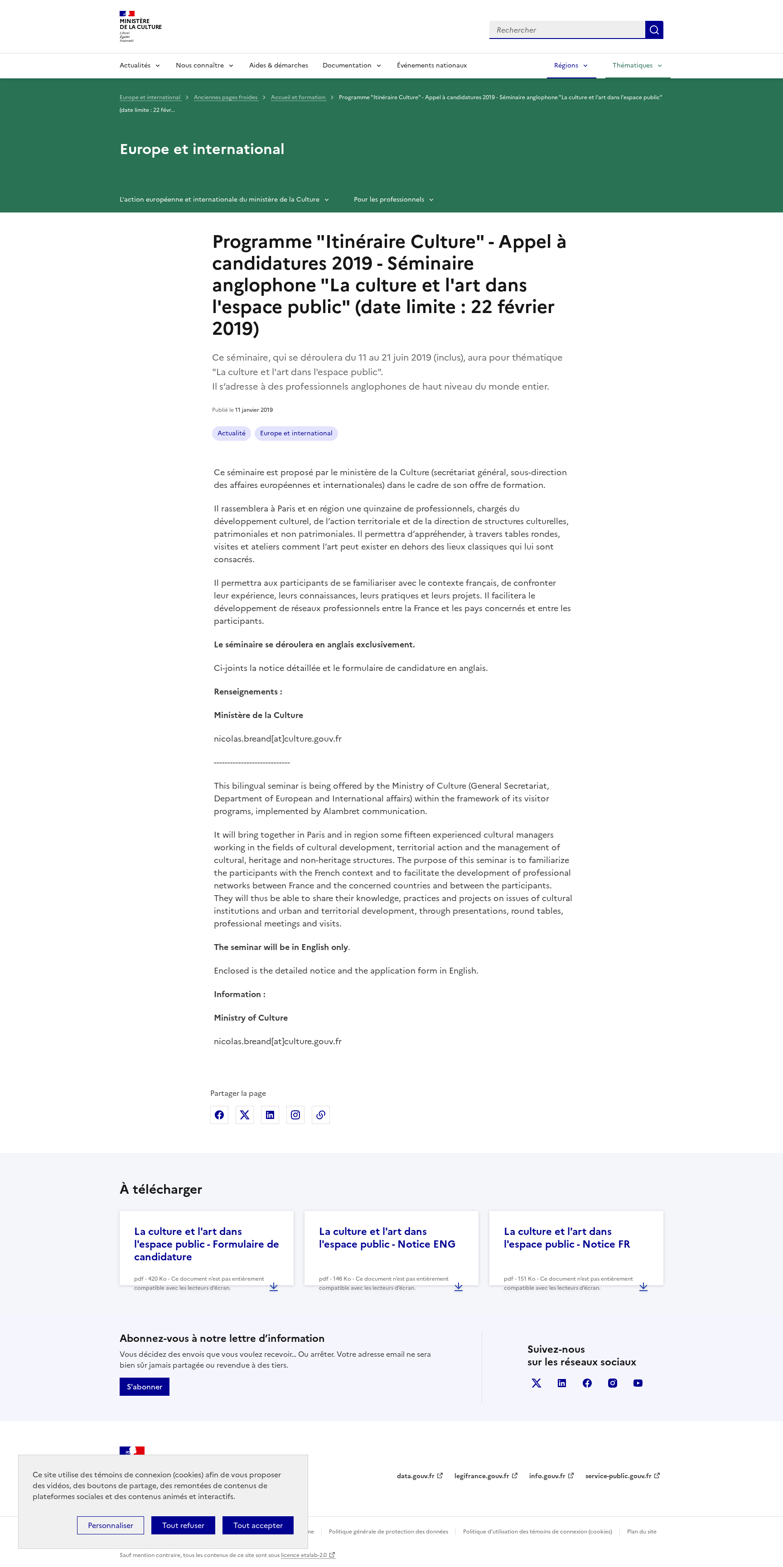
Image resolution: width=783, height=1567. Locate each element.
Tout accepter (258, 1525)
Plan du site (642, 1532)
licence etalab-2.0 (304, 1555)
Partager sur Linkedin (270, 1115)
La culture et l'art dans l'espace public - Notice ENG (387, 1238)
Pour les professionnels (389, 199)
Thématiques (632, 65)
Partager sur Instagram (295, 1115)
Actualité (232, 433)
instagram (613, 1383)
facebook (587, 1383)
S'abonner (144, 1386)
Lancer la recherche (654, 30)
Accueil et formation (299, 97)
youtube (638, 1383)
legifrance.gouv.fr (481, 1476)
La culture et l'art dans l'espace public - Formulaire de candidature (206, 1244)
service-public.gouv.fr (618, 1476)
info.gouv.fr (547, 1476)
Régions (566, 65)
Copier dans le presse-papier (321, 1115)
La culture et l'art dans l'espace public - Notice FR (567, 1238)
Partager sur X (245, 1115)
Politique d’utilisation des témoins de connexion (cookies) (537, 1532)
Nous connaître (200, 65)
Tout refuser (183, 1525)
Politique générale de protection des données (388, 1532)
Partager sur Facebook (219, 1115)
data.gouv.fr (416, 1476)
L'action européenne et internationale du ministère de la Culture (219, 199)
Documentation (347, 65)
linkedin (562, 1383)
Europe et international (151, 97)
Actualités (135, 65)
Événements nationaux (432, 65)
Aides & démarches (278, 65)
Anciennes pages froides (226, 97)
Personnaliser (110, 1525)
